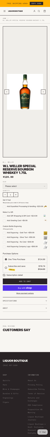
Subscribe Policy (36, 389)
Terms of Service (36, 393)
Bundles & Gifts (10, 393)
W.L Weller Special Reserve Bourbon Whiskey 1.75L (24, 20)
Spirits (6, 380)
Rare (5, 384)
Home (4, 18)
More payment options (25, 293)
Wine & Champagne (11, 389)
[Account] (34, 11)
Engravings (8, 398)
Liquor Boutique (15, 11)
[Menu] (4, 11)
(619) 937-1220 (10, 365)
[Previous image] (6, 91)
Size (4, 182)
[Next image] (43, 91)
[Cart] (44, 11)
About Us (32, 380)
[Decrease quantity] (5, 194)
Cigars (6, 402)
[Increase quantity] (15, 194)
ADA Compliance (35, 405)
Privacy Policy (35, 384)
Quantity (6, 190)
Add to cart (25, 281)
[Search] (39, 11)
